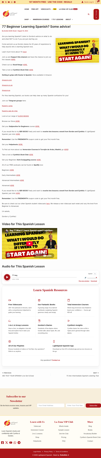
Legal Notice (37, 451)
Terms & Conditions (62, 451)
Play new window (84, 281)
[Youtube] (9, 2)
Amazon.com (7, 80)
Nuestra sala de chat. (10, 111)
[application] (51, 9)
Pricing (63, 437)
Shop (26, 19)
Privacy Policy (48, 451)
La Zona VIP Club (66, 9)
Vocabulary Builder (90, 433)
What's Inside (63, 426)
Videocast (37, 426)
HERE (31, 70)
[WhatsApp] (12, 2)
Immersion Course (37, 430)
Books (90, 430)
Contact (90, 441)
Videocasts (46, 9)
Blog (90, 426)
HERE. (25, 65)
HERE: (13, 59)
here (48, 204)
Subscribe (93, 405)
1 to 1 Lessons (57, 19)
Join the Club (63, 433)
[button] (89, 14)
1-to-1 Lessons (37, 433)
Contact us (56, 360)
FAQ (63, 441)
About (68, 19)
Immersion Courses (41, 19)
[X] (6, 2)
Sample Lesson (63, 430)
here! (25, 52)
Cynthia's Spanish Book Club (90, 437)
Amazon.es (6, 90)
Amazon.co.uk (7, 85)
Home (26, 9)
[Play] (7, 277)
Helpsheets (37, 441)
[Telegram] (15, 2)
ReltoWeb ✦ (64, 455)
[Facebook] (3, 2)
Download (94, 281)
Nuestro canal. (7, 106)
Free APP (34, 9)
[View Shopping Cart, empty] (97, 2)
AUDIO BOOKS (23, 116)
